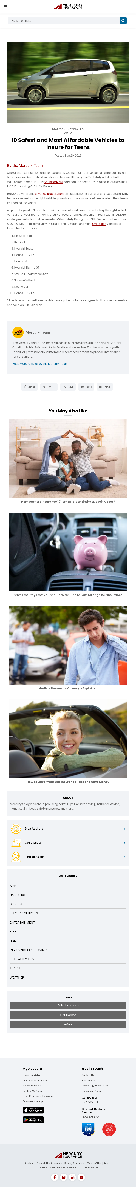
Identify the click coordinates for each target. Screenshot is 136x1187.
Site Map (29, 1163)
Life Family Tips (22, 960)
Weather (17, 978)
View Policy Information (35, 1080)
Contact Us (88, 1075)
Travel (15, 969)
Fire (13, 932)
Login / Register (31, 1075)
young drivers (53, 182)
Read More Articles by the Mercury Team (39, 363)
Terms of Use (94, 1163)
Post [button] (70, 387)
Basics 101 (17, 895)
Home (14, 941)
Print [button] (88, 387)
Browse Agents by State (95, 1085)
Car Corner (68, 1015)
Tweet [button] (51, 387)
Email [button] (107, 387)
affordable (99, 224)
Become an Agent (92, 1090)
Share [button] (32, 387)
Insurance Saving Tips (45, 129)
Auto (39, 133)
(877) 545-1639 (90, 1102)
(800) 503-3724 (91, 1116)
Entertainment (22, 923)
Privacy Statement (74, 1163)
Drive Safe (18, 905)
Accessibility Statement (49, 1163)
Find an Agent (89, 1080)
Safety (68, 1024)
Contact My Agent (33, 1090)
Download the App (33, 1101)
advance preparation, (49, 193)
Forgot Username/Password (38, 1096)
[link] (54, 1177)
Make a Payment (32, 1085)
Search (108, 1163)
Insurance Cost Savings (29, 950)
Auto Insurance (68, 1005)
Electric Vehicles (24, 914)
